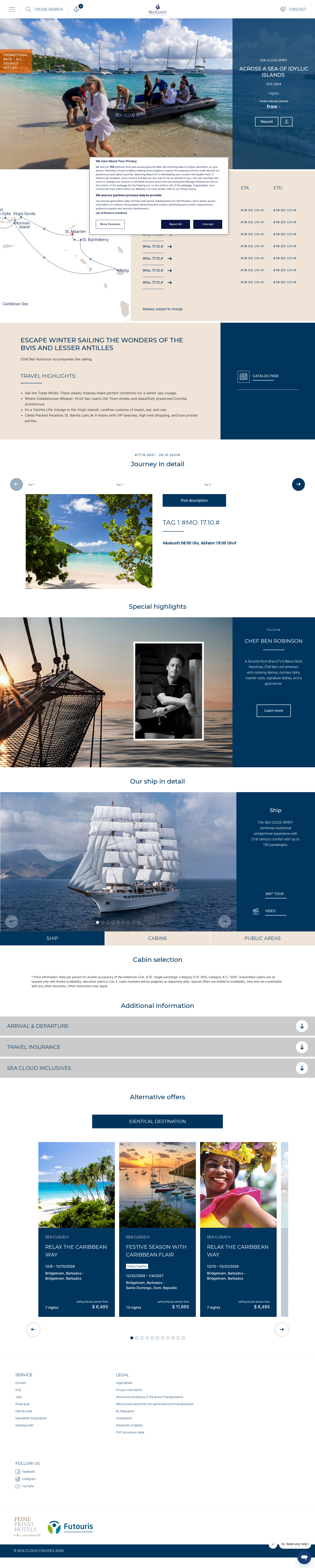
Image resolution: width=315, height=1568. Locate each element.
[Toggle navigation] (12, 9)
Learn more (273, 710)
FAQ (18, 1390)
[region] (159, 196)
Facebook (28, 1471)
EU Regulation (125, 1411)
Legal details (124, 1383)
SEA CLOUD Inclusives (39, 1068)
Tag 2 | (119, 484)
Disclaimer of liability (129, 1425)
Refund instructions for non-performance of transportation (155, 1404)
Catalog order (24, 1425)
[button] (131, 1337)
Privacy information (129, 1390)
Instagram (29, 1479)
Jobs (18, 1397)
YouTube (27, 1486)
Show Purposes (110, 224)
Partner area (23, 1411)
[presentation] (16, 484)
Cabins (157, 938)
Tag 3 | (207, 484)
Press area (22, 1404)
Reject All (175, 224)
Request (267, 122)
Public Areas (262, 938)
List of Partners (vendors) (111, 212)
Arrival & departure (38, 1026)
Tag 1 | (31, 484)
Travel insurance (34, 1047)
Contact (20, 1383)
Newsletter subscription (31, 1418)
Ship (52, 938)
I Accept (207, 224)
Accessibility (124, 1418)
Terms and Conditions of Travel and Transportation (149, 1397)
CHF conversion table (130, 1432)
